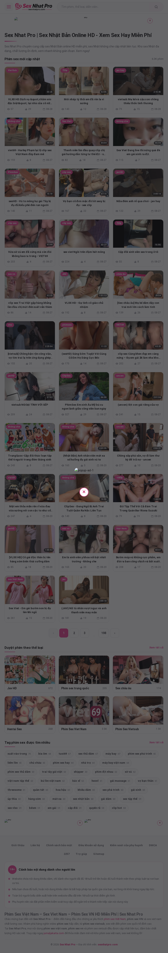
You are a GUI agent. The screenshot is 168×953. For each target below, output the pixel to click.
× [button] (84, 491)
